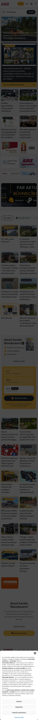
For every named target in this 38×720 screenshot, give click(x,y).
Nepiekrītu (19, 707)
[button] (35, 653)
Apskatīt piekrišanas (19, 713)
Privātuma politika (19, 717)
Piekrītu (19, 701)
